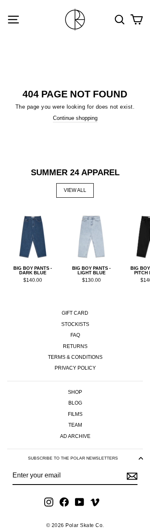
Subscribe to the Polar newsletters (73, 458)
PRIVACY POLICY (75, 368)
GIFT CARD (75, 313)
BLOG (75, 403)
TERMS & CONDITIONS (75, 357)
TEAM (75, 425)
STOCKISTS (75, 324)
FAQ (75, 335)
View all (75, 190)
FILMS (75, 414)
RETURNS (75, 346)
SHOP (75, 392)
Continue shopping (75, 118)
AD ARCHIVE (75, 436)
